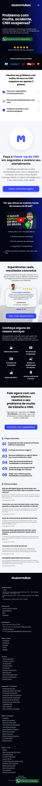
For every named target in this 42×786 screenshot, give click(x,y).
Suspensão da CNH (8, 689)
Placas (4, 750)
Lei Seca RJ (6, 668)
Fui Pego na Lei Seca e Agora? (20, 450)
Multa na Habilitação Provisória (31, 365)
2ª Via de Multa (7, 738)
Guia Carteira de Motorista (11, 752)
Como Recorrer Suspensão (11, 698)
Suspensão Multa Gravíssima (11, 695)
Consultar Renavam (8, 757)
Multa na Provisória (8, 720)
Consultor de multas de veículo (14, 546)
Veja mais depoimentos (21, 316)
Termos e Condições (21, 777)
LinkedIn (5, 650)
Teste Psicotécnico (8, 768)
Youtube (5, 645)
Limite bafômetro (8, 659)
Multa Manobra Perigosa (10, 729)
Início (29, 10)
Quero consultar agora (21, 188)
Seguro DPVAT (7, 759)
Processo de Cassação (11, 364)
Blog (29, 24)
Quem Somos (32, 13)
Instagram (5, 641)
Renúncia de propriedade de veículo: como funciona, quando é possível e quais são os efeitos (19, 532)
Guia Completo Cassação (11, 709)
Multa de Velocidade (9, 723)
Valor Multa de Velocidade (11, 725)
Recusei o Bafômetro (9, 677)
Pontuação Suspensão (9, 693)
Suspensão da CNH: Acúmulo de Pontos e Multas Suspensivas (23, 444)
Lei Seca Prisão (7, 666)
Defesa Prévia (7, 679)
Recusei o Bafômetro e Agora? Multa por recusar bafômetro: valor (23, 456)
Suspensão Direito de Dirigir (11, 691)
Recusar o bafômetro (9, 670)
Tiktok (4, 647)
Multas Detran (7, 741)
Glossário (5, 615)
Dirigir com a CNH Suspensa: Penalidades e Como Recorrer (20, 475)
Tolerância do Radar (9, 727)
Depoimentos (32, 20)
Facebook (5, 643)
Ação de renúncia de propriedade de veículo (19, 518)
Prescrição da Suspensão (10, 700)
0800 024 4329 (26, 627)
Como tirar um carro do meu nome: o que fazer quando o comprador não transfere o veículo (20, 505)
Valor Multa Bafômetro (9, 675)
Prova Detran (6, 770)
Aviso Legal (21, 776)
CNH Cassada (7, 706)
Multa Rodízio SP (7, 734)
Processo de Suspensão (31, 353)
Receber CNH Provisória (10, 763)
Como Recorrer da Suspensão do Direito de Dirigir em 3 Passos (22, 469)
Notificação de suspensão (11, 702)
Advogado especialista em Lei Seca (16, 558)
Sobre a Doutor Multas (9, 608)
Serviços (30, 17)
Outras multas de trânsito (31, 377)
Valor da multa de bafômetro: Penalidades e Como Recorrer (21, 462)
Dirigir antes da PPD (8, 766)
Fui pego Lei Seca (8, 661)
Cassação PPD (7, 704)
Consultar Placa (7, 754)
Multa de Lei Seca (11, 352)
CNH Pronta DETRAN (8, 772)
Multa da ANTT (11, 377)
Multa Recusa (6, 672)
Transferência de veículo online (12, 761)
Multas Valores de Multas (10, 736)
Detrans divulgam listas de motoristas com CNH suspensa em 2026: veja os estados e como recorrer (21, 490)
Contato (30, 27)
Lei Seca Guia (6, 663)
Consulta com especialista (21, 427)
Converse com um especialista (18, 39)
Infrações (5, 718)
